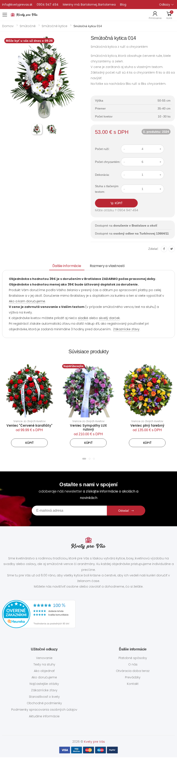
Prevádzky (133, 677)
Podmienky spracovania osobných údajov (44, 709)
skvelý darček (109, 318)
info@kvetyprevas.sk (17, 4)
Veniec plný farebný (147, 425)
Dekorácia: (102, 174)
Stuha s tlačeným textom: (107, 188)
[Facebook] (164, 249)
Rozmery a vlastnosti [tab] (107, 265)
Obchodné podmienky (44, 703)
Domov (8, 26)
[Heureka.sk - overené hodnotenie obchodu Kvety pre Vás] (88, 614)
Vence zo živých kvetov (29, 421)
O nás (132, 664)
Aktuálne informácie (44, 716)
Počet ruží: (102, 149)
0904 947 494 (47, 4)
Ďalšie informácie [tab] (66, 265)
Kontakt (133, 684)
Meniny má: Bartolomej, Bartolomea (89, 4)
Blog (123, 4)
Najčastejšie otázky (44, 684)
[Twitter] (171, 249)
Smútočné (28, 26)
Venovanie (44, 658)
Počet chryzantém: (107, 162)
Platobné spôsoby (133, 658)
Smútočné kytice (54, 26)
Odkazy (164, 4)
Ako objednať (44, 671)
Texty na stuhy (44, 664)
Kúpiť (29, 443)
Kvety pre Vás (94, 741)
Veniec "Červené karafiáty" (29, 425)
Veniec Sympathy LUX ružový (88, 427)
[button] (169, 14)
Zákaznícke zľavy (126, 329)
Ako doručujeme (44, 677)
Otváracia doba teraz (133, 671)
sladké (83, 318)
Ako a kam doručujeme (27, 301)
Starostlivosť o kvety (44, 697)
